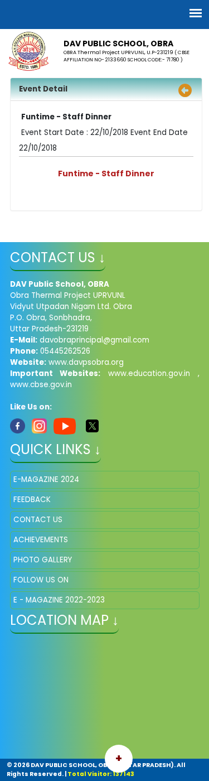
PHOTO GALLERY (42, 560)
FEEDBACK (32, 499)
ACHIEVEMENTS (40, 539)
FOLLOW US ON (41, 580)
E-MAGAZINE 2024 (46, 479)
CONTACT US (37, 519)
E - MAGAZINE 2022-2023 (59, 600)
